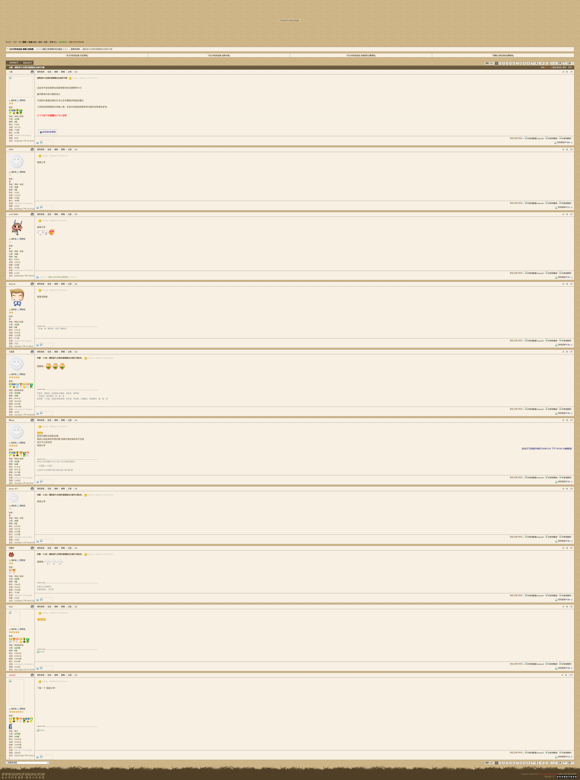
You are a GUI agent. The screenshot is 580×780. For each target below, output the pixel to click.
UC (76, 72)
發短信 (22, 100)
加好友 (14, 100)
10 (528, 63)
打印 (570, 67)
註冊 (30, 42)
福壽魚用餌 (75, 49)
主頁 (70, 72)
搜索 (45, 42)
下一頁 (534, 63)
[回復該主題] (26, 63)
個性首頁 (40, 72)
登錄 (24, 42)
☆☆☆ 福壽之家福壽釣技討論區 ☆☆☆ (52, 49)
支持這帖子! (562, 142)
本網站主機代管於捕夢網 (567, 774)
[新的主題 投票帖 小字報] (13, 63)
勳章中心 (53, 42)
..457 (542, 63)
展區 (40, 42)
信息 (49, 72)
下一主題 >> (568, 63)
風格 (35, 42)
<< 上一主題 (556, 63)
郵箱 (63, 72)
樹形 (564, 67)
